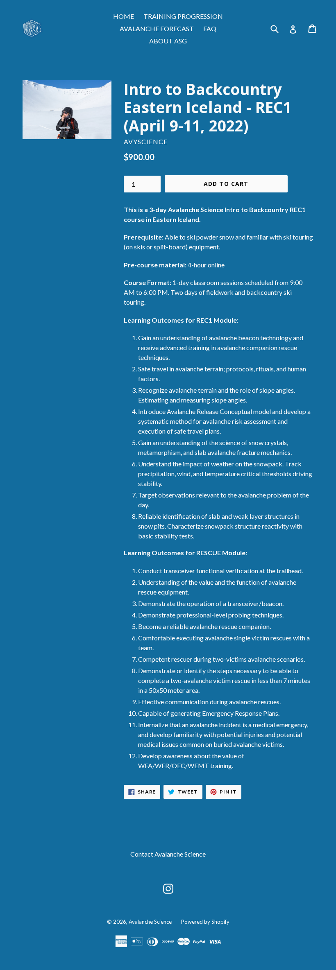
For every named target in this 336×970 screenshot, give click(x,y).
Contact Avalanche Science (168, 854)
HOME (123, 16)
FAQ (209, 28)
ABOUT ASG (168, 41)
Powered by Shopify (205, 921)
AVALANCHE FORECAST (157, 28)
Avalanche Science (150, 921)
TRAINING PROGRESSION (183, 16)
